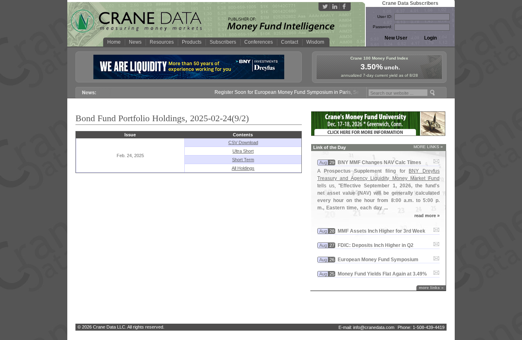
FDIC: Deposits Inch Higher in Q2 (376, 245)
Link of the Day (329, 147)
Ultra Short (243, 151)
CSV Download (243, 142)
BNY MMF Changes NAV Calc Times (379, 162)
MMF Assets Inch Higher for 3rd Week (381, 231)
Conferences (258, 42)
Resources (162, 42)
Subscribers (223, 42)
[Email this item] (436, 161)
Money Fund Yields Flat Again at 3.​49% (382, 274)
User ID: (384, 16)
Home (114, 42)
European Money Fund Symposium (378, 259)
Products (191, 42)
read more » (427, 215)
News (135, 42)
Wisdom (315, 42)
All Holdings (243, 168)
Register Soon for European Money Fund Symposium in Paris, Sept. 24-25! (292, 92)
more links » (431, 287)
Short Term (243, 159)
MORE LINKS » (428, 146)
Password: (382, 26)
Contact (289, 42)
